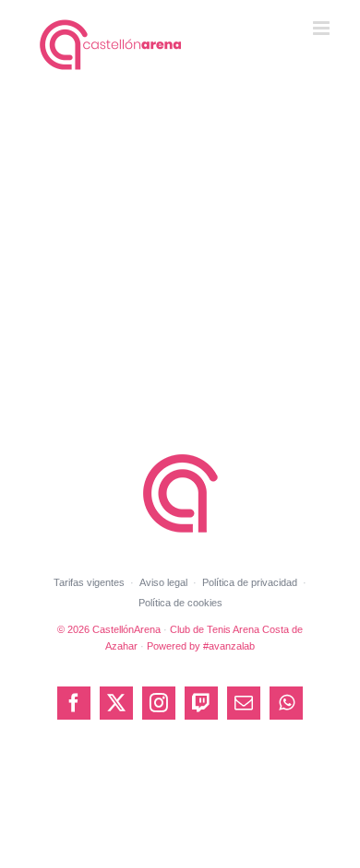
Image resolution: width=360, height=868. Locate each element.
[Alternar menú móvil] (322, 28)
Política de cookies (180, 602)
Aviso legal (163, 582)
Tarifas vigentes (89, 582)
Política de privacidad (249, 582)
